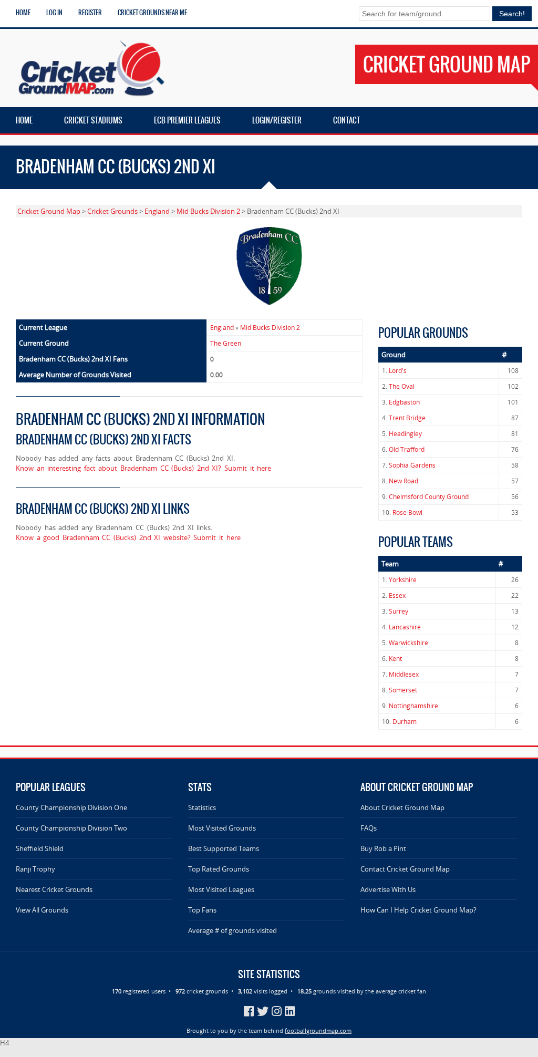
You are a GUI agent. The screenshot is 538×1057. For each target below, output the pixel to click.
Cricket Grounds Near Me (152, 12)
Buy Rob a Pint (383, 848)
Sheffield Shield (40, 848)
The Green (225, 343)
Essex (397, 595)
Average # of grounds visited (232, 930)
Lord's (398, 370)
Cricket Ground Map (48, 211)
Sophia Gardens (412, 465)
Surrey (398, 611)
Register (90, 12)
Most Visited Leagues (221, 889)
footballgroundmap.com (318, 1030)
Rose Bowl (407, 512)
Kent (395, 658)
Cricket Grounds (112, 211)
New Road (403, 480)
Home (23, 12)
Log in (54, 12)
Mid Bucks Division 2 (208, 211)
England (157, 211)
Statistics (202, 807)
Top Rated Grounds (218, 869)
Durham (404, 721)
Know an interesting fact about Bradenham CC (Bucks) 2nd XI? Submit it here (143, 468)
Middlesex (404, 674)
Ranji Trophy (35, 869)
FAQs (368, 828)
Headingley (405, 433)
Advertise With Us (388, 889)
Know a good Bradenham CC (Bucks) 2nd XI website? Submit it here (128, 537)
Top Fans (202, 910)
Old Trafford (407, 449)
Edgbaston (404, 402)
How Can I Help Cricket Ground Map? (418, 910)
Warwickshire (408, 642)
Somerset (403, 690)
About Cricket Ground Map (402, 807)
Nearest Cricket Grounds (54, 889)
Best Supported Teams (223, 848)
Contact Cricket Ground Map (405, 869)
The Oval (402, 386)
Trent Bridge (407, 417)
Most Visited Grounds (222, 828)
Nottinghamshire (413, 705)
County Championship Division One (71, 807)
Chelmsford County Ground (429, 496)
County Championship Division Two (71, 828)
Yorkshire (403, 579)
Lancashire (405, 627)
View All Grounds (42, 910)
